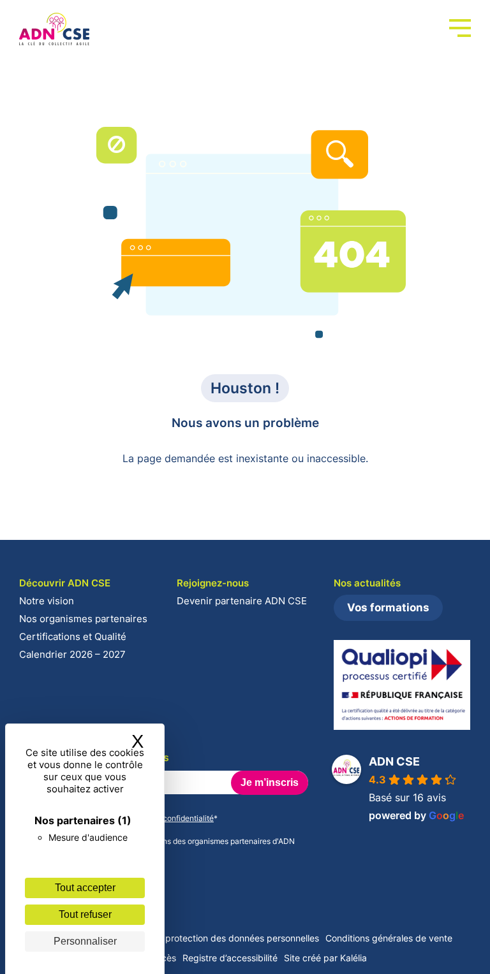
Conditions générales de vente (388, 938)
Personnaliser (85, 941)
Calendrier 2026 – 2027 (72, 654)
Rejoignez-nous (213, 583)
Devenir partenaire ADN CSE (242, 601)
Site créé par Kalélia (325, 957)
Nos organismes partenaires (83, 619)
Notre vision (46, 601)
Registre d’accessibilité (230, 957)
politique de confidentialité (166, 818)
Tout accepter (85, 887)
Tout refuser (85, 914)
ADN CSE (394, 761)
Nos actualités (367, 583)
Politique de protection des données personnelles (216, 938)
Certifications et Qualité (72, 636)
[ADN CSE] (54, 30)
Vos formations (388, 607)
